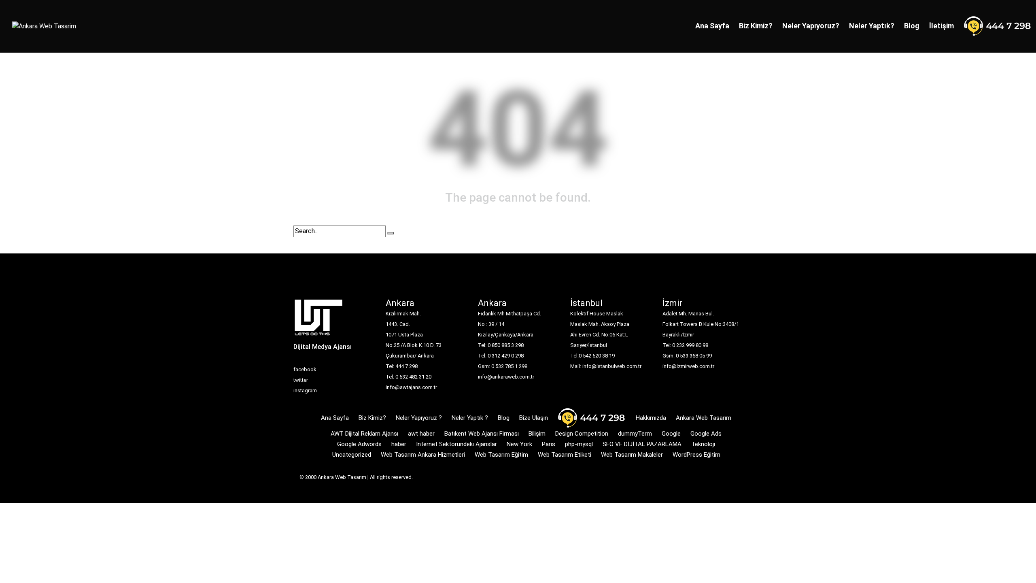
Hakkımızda (651, 417)
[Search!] (390, 233)
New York (519, 444)
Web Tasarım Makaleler (632, 454)
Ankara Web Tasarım (703, 417)
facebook (304, 369)
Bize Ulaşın (533, 417)
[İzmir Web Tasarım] (318, 320)
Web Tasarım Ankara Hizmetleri (423, 454)
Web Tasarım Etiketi (564, 454)
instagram (305, 390)
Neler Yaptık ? (470, 417)
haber (398, 444)
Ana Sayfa (712, 25)
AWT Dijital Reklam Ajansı (364, 433)
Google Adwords (359, 444)
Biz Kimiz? (756, 25)
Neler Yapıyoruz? (810, 25)
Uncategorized (351, 454)
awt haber (421, 433)
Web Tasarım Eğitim (501, 454)
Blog (911, 25)
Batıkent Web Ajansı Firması (481, 433)
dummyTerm (635, 433)
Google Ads (706, 433)
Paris (548, 444)
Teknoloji (703, 444)
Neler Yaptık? (871, 25)
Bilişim (537, 433)
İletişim (941, 25)
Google (671, 433)
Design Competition (581, 433)
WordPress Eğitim (696, 454)
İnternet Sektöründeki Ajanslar (456, 444)
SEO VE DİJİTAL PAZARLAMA (642, 444)
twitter (300, 380)
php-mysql (579, 444)
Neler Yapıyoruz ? (419, 417)
